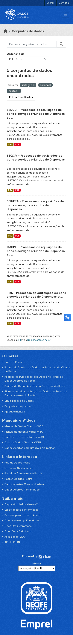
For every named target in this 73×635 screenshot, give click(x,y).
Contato (63, 2)
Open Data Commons (18, 526)
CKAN (44, 557)
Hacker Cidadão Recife (18, 478)
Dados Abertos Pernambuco (22, 489)
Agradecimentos (14, 411)
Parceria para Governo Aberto (23, 515)
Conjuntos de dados (28, 31)
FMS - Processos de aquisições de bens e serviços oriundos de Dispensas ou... (36, 295)
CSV (10, 144)
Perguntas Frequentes (17, 406)
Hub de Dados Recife (17, 462)
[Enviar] (61, 44)
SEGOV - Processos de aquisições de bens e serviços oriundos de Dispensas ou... (36, 159)
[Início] (5, 31)
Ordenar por (15, 53)
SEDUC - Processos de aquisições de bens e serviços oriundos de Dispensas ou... (36, 114)
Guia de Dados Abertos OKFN (22, 442)
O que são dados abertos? (21, 504)
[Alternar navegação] (65, 15)
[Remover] (33, 85)
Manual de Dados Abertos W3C (23, 426)
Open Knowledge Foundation (22, 520)
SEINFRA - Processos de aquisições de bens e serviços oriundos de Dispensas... (35, 205)
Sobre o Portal (13, 362)
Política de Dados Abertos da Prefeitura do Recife (35, 386)
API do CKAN (12, 542)
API (19, 340)
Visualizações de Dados (19, 400)
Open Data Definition (17, 531)
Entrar (50, 2)
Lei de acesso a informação (21, 509)
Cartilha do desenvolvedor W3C (24, 437)
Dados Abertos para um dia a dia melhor (29, 448)
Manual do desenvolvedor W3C (23, 431)
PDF (17, 144)
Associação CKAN (15, 536)
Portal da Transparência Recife (23, 473)
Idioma (36, 563)
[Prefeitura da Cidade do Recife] (36, 598)
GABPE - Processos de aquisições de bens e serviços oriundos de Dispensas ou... (36, 251)
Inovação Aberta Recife (18, 468)
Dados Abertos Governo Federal (24, 484)
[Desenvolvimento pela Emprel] (36, 624)
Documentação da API (39, 340)
